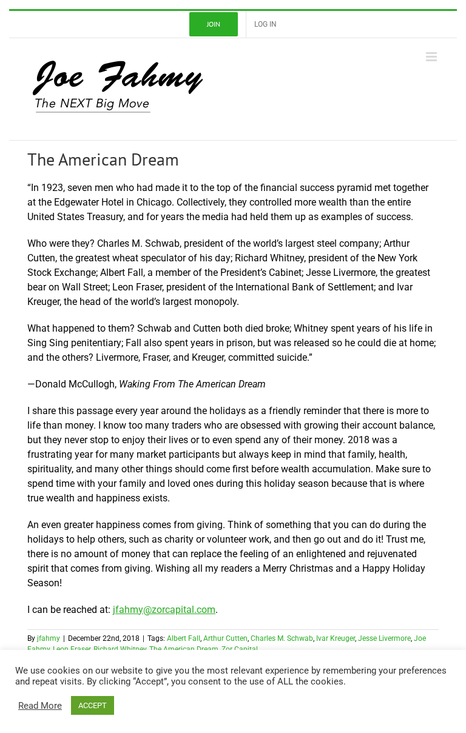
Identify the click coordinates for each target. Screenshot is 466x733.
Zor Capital (239, 649)
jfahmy (48, 638)
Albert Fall (183, 638)
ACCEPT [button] (92, 705)
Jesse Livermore (384, 638)
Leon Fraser (71, 649)
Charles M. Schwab (282, 638)
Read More (40, 705)
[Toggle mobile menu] (432, 56)
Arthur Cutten (225, 638)
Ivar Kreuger (335, 638)
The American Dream (183, 649)
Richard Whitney (119, 649)
